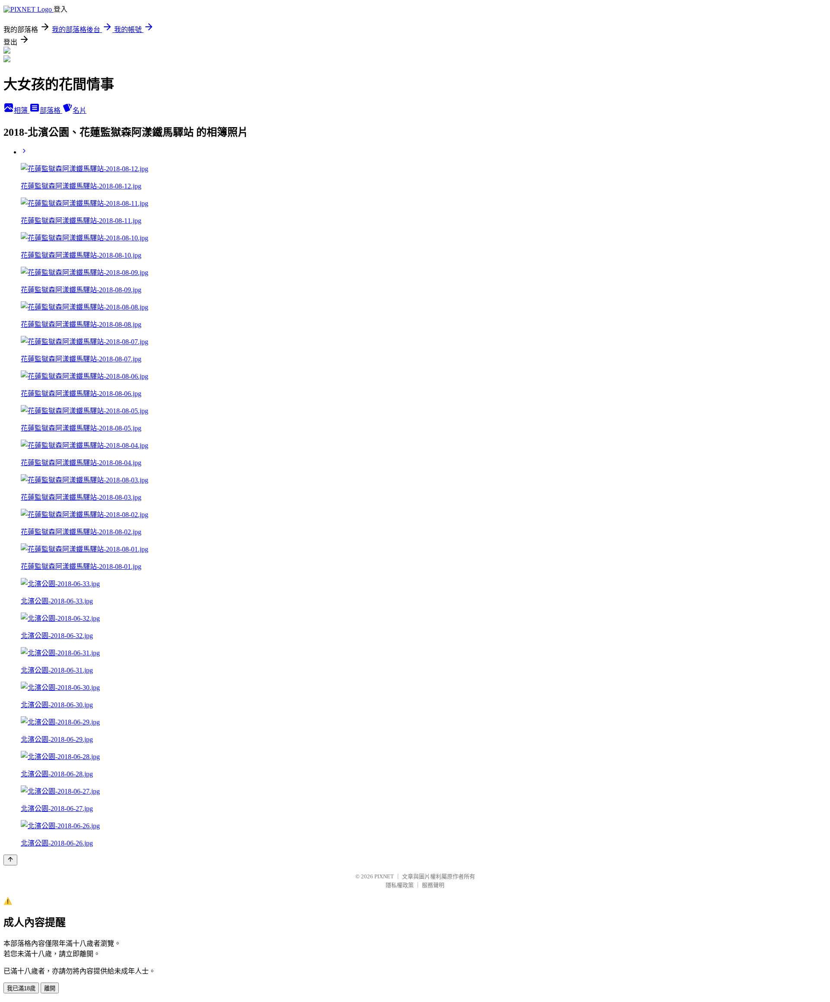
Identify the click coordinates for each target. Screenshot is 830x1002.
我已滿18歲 (21, 988)
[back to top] (10, 860)
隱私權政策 (400, 885)
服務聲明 (433, 885)
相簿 (21, 110)
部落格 (51, 110)
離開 (49, 988)
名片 (79, 110)
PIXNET (384, 876)
